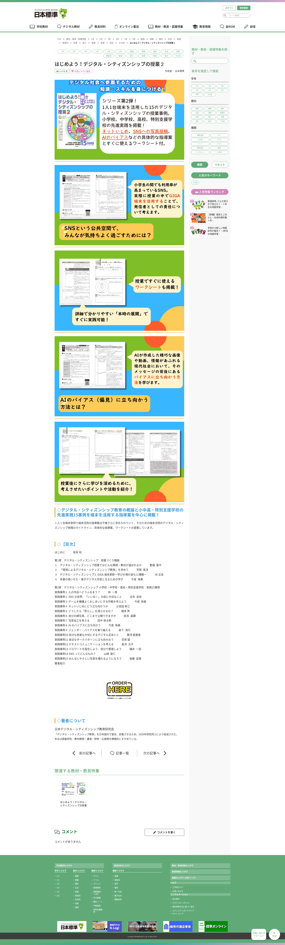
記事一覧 (122, 753)
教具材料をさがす (122, 866)
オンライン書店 (129, 26)
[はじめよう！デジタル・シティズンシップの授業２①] (119, 120)
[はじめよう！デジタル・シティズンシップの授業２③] (119, 291)
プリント (97, 884)
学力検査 (97, 898)
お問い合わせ (177, 891)
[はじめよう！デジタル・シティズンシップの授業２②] (119, 205)
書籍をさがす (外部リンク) (184, 878)
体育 (75, 43)
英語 (179, 39)
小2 (58, 880)
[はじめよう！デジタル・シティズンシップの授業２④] (119, 376)
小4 (58, 888)
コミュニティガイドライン (183, 911)
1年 (92, 39)
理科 (161, 39)
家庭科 (65, 43)
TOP (59, 39)
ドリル (96, 880)
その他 (122, 43)
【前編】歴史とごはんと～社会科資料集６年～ (217, 217)
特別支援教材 (97, 911)
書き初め (118, 896)
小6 (58, 896)
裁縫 (116, 876)
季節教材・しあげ (97, 893)
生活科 (77, 899)
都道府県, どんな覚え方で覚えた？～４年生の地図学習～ (218, 204)
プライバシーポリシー (181, 903)
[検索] (225, 15)
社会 (170, 39)
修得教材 (97, 888)
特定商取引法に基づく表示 (183, 907)
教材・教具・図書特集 (76, 39)
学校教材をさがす (64, 866)
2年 (101, 39)
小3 (58, 884)
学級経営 (97, 906)
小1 (58, 876)
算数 (152, 39)
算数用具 (118, 899)
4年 (117, 39)
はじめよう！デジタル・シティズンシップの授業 (73, 804)
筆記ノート (97, 902)
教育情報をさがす (180, 872)
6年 (134, 39)
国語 (143, 39)
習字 (116, 884)
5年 (125, 39)
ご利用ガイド (177, 887)
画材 (116, 888)
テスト (96, 876)
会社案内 (176, 899)
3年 (109, 39)
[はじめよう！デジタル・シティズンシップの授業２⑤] (119, 462)
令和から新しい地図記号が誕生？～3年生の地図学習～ (218, 231)
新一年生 (118, 892)
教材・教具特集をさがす (183, 866)
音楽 (103, 43)
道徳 (93, 43)
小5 (58, 892)
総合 (112, 43)
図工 (84, 43)
